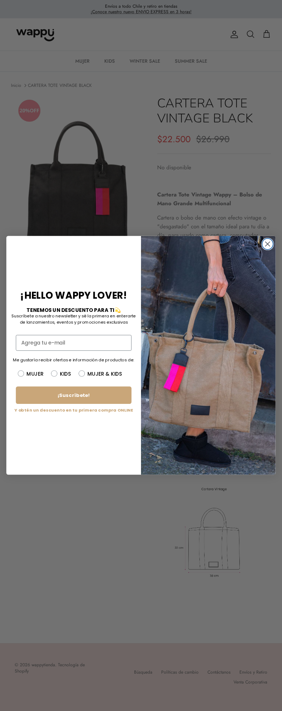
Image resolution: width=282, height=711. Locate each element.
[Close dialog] (267, 244)
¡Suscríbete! (74, 395)
